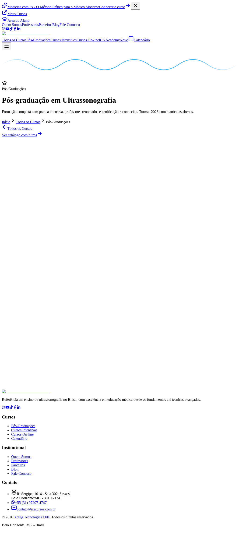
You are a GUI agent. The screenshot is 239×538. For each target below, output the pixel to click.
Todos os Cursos (14, 40)
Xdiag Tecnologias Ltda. (32, 517)
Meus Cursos (17, 14)
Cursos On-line (88, 40)
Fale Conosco (70, 25)
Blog (56, 25)
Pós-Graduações (38, 40)
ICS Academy (113, 40)
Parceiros (45, 25)
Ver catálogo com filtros (19, 135)
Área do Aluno (18, 20)
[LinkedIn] (19, 29)
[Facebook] (15, 29)
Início (6, 122)
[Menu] (6, 46)
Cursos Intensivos (63, 40)
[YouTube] (7, 29)
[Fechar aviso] (135, 6)
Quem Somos (12, 25)
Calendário (142, 40)
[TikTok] (11, 29)
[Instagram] (4, 29)
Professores (30, 25)
